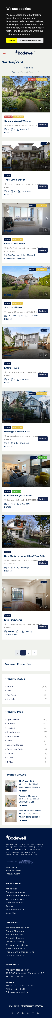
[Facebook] (13, 1013)
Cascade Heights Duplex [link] (18, 495)
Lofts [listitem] (9, 740)
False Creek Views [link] (14, 243)
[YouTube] (33, 1013)
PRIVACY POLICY (11, 867)
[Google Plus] (28, 1013)
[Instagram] (18, 1013)
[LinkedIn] (23, 1013)
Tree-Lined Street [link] (14, 180)
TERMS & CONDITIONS (13, 871)
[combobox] (30, 72)
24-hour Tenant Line (17, 945)
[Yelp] (38, 1013)
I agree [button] (12, 40)
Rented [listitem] (10, 686)
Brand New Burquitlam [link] (30, 811)
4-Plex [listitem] (10, 757)
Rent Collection (14, 934)
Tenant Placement (16, 931)
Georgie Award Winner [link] (17, 121)
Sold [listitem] (9, 690)
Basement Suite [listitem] (15, 749)
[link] (26, 94)
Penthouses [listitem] (13, 736)
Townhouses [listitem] (13, 732)
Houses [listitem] (11, 728)
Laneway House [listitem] (15, 745)
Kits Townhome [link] (13, 620)
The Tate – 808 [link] (26, 781)
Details (42, 124)
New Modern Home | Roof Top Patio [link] (24, 556)
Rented (44, 144)
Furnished (43, 457)
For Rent (31, 79)
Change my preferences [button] (30, 40)
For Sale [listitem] (11, 699)
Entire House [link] (11, 368)
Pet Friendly (42, 79)
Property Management (18, 927)
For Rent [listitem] (11, 695)
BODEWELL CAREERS (13, 874)
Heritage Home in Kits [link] (17, 431)
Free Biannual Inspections (20, 952)
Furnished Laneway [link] (28, 796)
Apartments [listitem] (13, 719)
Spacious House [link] (13, 307)
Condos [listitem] (11, 723)
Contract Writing (15, 941)
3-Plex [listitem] (10, 762)
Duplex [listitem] (10, 753)
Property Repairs (15, 938)
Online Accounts (15, 955)
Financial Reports (15, 948)
